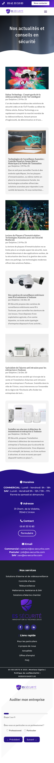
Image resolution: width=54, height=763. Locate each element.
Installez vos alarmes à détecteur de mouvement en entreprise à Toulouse (25, 430)
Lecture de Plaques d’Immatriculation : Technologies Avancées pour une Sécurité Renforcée (24, 237)
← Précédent (13, 739)
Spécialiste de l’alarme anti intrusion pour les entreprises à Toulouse (25, 368)
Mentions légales (37, 670)
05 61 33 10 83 (15, 3)
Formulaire (27, 533)
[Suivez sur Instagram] (27, 627)
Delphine (13, 99)
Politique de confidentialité (26, 673)
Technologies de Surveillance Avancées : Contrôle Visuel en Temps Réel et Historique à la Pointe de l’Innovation (26, 161)
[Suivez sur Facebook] (20, 627)
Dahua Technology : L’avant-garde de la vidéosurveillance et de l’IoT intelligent (23, 95)
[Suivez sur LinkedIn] (33, 627)
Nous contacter (40, 3)
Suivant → (32, 739)
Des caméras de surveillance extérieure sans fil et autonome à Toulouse (26, 296)
